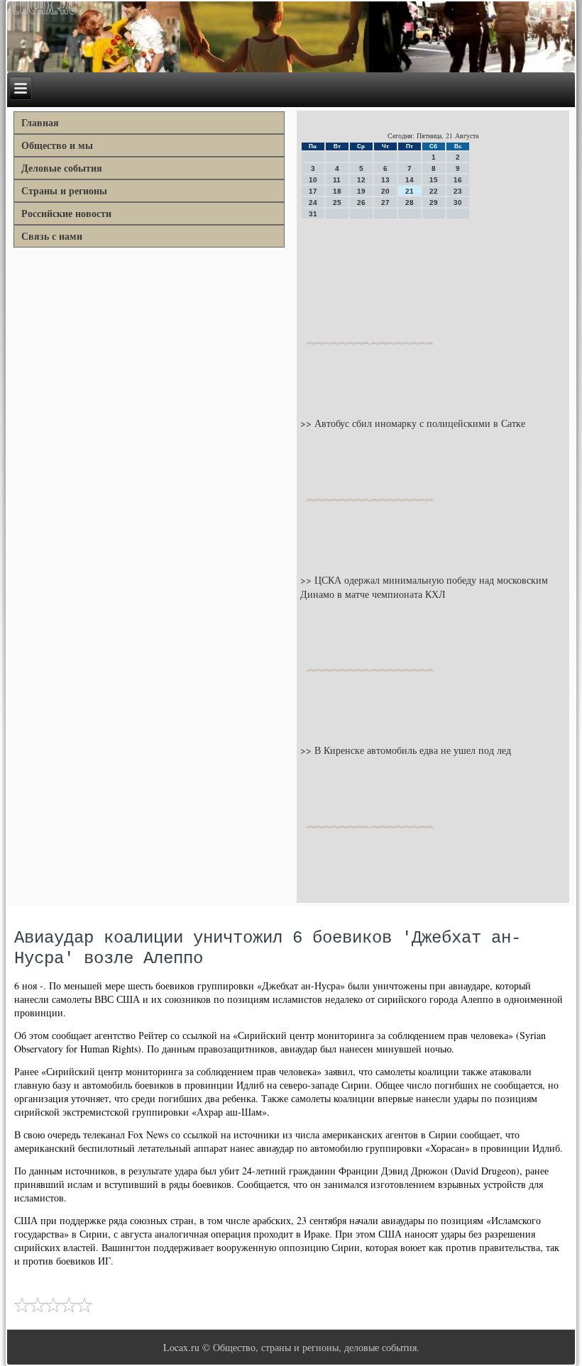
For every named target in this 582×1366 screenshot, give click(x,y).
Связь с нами (51, 235)
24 (313, 202)
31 (313, 214)
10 (313, 180)
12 (361, 180)
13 (385, 180)
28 (409, 202)
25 (337, 202)
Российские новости (66, 213)
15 (433, 180)
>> (307, 423)
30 (458, 202)
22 (433, 191)
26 (361, 202)
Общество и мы (57, 145)
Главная (40, 122)
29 (433, 202)
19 (361, 191)
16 (458, 180)
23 (458, 191)
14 (409, 180)
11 (337, 180)
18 (337, 191)
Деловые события (61, 167)
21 (409, 191)
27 (385, 202)
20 (385, 191)
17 (313, 191)
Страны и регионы (64, 190)
